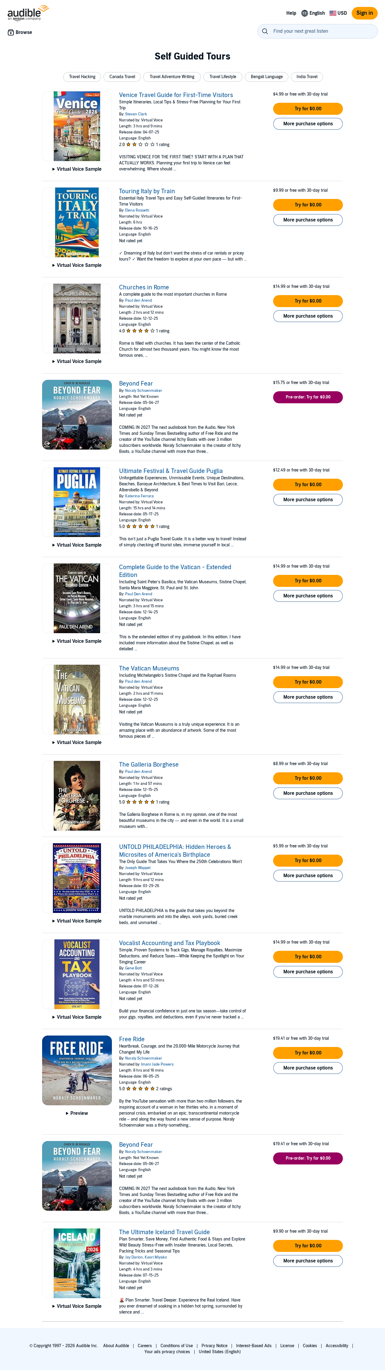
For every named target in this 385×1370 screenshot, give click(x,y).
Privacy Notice (214, 1345)
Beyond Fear (136, 383)
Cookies (310, 1345)
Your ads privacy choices (167, 1351)
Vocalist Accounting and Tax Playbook (169, 943)
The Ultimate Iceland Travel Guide (164, 1232)
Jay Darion (134, 1257)
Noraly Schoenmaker (143, 390)
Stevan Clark (136, 114)
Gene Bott (133, 968)
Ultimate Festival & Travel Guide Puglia (171, 471)
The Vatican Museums (149, 668)
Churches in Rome (144, 287)
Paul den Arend (138, 300)
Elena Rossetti (137, 210)
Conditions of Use (177, 1345)
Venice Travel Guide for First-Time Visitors (176, 95)
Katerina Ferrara (139, 496)
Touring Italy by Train (147, 191)
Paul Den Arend (138, 594)
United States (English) (220, 1351)
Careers (145, 1345)
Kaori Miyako (156, 1257)
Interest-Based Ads (254, 1345)
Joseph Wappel (137, 867)
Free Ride (132, 1039)
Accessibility (337, 1345)
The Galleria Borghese (149, 764)
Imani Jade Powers (157, 1064)
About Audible (116, 1345)
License (287, 1345)
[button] (82, 77)
